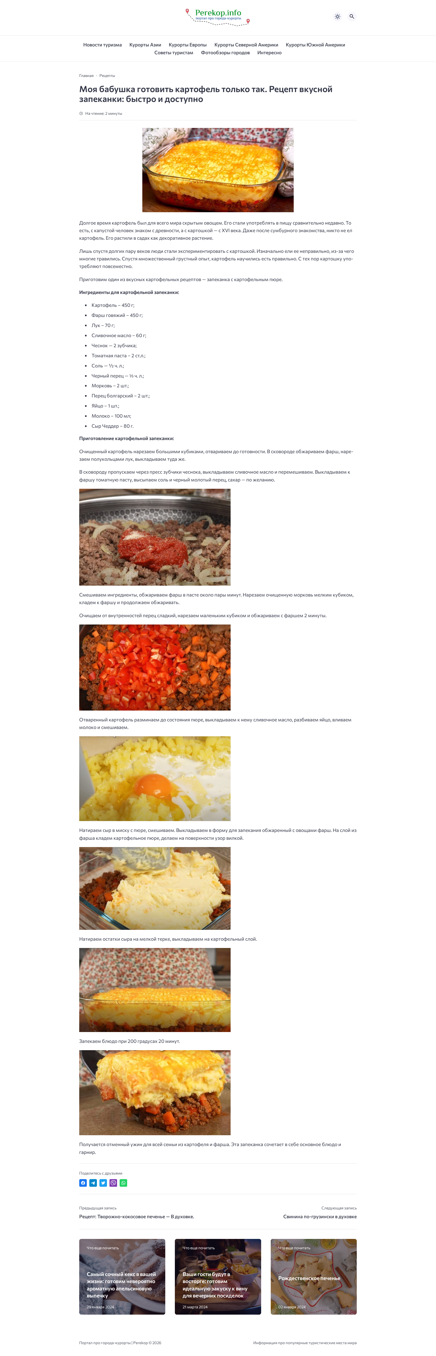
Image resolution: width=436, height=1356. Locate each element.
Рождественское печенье (309, 1278)
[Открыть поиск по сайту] (352, 16)
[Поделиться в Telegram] (93, 1183)
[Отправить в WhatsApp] (123, 1183)
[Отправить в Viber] (113, 1183)
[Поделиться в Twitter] (103, 1183)
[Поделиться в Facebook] (83, 1183)
